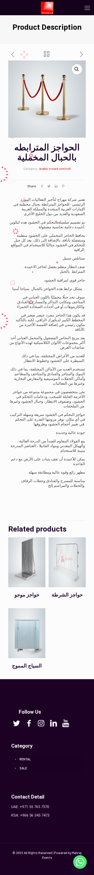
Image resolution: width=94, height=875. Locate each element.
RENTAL (25, 759)
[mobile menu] (87, 7)
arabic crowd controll (55, 169)
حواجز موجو (27, 595)
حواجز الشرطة (67, 595)
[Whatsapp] (80, 862)
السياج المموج (27, 666)
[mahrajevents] (47, 7)
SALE (23, 768)
